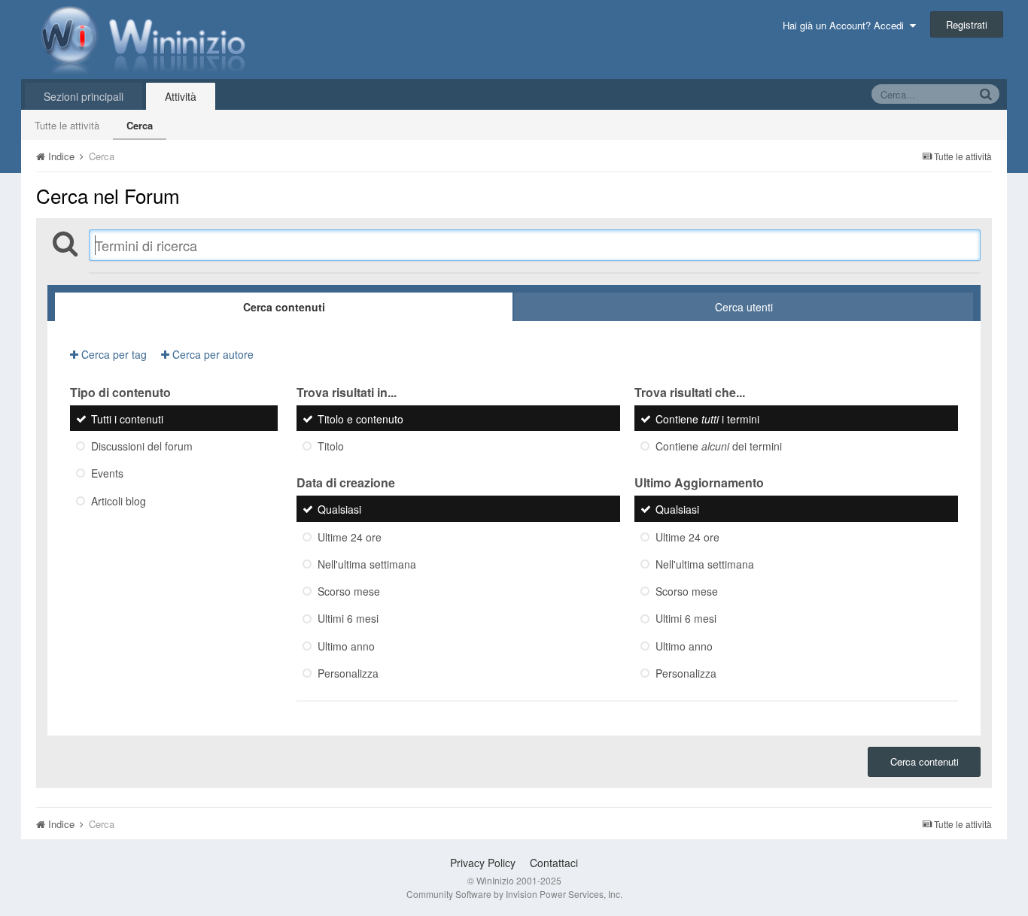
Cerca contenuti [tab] (284, 306)
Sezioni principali (83, 96)
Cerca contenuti (924, 761)
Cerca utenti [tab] (744, 306)
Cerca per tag (112, 354)
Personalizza (348, 673)
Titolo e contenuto (360, 418)
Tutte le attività (67, 125)
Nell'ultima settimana (367, 564)
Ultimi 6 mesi (348, 618)
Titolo (331, 445)
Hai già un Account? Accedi (846, 25)
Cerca (139, 125)
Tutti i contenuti (127, 418)
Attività (180, 96)
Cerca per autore (211, 354)
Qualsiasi (339, 509)
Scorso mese (349, 591)
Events (107, 473)
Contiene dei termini (718, 445)
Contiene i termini (707, 418)
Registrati (966, 24)
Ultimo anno (346, 646)
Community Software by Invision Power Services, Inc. (514, 893)
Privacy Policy (483, 862)
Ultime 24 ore (350, 536)
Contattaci (554, 862)
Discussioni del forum (142, 445)
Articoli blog (118, 500)
